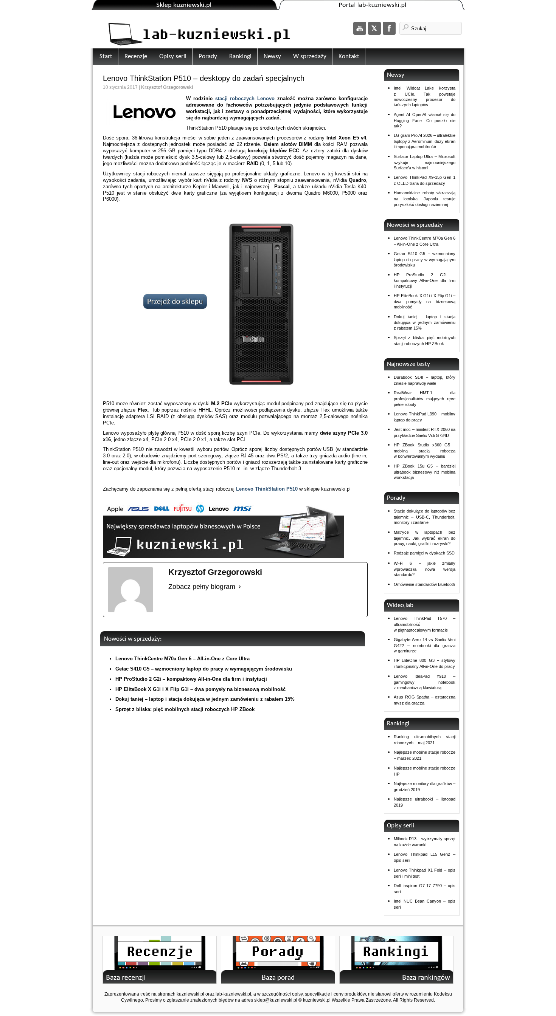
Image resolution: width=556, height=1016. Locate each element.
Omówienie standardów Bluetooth (424, 584)
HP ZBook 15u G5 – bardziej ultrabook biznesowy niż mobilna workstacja (424, 472)
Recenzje (135, 56)
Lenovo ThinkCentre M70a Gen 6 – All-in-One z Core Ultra (182, 658)
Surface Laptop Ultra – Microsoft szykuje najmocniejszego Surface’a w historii (424, 162)
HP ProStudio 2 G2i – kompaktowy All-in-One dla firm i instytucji (191, 679)
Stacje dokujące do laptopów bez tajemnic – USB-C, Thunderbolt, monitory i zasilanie (424, 517)
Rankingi (240, 56)
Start (105, 56)
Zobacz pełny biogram (201, 586)
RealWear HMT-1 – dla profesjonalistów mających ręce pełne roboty (424, 398)
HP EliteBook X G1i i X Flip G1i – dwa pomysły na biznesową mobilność (200, 689)
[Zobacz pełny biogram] (239, 586)
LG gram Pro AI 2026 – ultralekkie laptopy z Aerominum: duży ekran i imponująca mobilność (424, 141)
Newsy (272, 56)
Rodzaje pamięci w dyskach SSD (424, 553)
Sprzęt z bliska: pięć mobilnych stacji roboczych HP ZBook (185, 709)
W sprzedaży (309, 56)
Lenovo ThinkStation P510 (267, 489)
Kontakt (349, 56)
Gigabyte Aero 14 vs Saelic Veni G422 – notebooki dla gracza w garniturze (424, 645)
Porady (208, 56)
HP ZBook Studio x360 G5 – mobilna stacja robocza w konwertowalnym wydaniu (424, 450)
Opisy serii (172, 56)
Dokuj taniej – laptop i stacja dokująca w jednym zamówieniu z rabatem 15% (205, 699)
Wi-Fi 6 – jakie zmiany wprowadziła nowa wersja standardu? (424, 569)
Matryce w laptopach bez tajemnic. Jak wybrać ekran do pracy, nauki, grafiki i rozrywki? (424, 538)
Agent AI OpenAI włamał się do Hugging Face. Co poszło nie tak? (424, 120)
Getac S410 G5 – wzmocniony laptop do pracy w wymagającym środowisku (203, 669)
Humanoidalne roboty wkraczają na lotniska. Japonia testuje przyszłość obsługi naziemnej (424, 198)
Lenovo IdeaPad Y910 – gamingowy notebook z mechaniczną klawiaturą (424, 682)
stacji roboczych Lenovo (246, 98)
